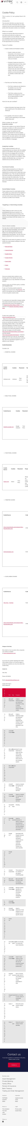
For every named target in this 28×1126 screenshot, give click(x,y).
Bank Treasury (7, 1088)
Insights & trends (19, 1098)
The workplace (5, 1109)
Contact (4, 1114)
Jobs (3, 1112)
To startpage (7, 2)
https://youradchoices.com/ (8, 317)
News (16, 1101)
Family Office (6, 1083)
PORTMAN (4, 1098)
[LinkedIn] (3, 1121)
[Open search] (17, 2)
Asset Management (8, 1079)
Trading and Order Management (13, 1091)
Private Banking (7, 1081)
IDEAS (3, 1101)
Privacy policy (18, 1109)
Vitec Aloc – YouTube (8, 602)
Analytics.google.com (9, 426)
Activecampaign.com (8, 551)
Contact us (14, 1065)
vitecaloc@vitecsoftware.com (12, 680)
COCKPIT (4, 1099)
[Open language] (21, 2)
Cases (16, 1099)
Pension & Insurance (9, 1086)
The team (4, 1110)
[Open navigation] (25, 2)
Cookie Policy (18, 1110)
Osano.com (6, 481)
